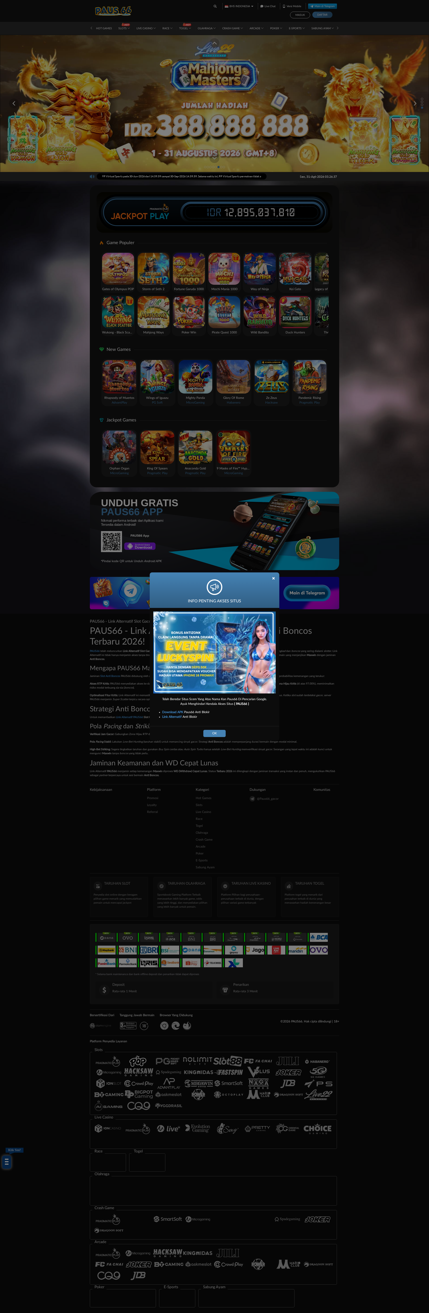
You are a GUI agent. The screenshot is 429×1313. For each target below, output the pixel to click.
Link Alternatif (172, 716)
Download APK (173, 712)
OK (214, 733)
